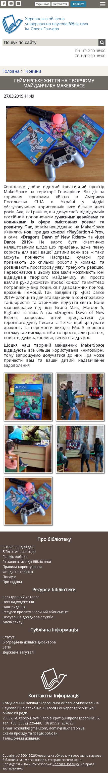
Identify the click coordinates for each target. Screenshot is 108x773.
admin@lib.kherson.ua (67, 728)
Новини (32, 71)
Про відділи (12, 581)
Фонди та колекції (18, 571)
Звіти (7, 647)
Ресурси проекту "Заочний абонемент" (36, 611)
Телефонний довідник (21, 738)
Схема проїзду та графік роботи (30, 733)
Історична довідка (18, 546)
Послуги (9, 576)
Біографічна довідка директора (29, 642)
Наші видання (14, 606)
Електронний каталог (21, 596)
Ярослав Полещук (65, 764)
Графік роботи (15, 556)
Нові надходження (18, 601)
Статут (9, 637)
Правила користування (22, 566)
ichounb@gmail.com (30, 728)
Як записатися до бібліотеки (27, 561)
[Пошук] (101, 42)
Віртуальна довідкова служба (28, 617)
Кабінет (78, 4)
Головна (11, 71)
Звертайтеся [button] (60, 4)
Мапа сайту (12, 622)
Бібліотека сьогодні (19, 551)
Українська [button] (42, 4)
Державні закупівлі (18, 652)
